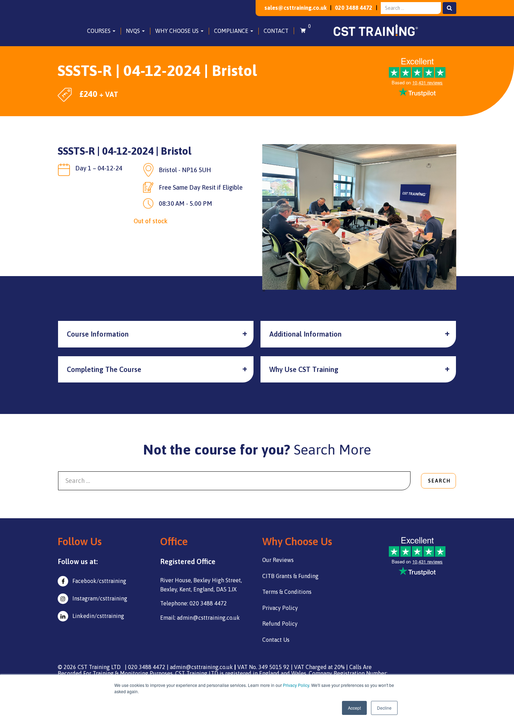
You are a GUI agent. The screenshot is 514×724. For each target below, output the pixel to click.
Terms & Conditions (287, 592)
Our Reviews (278, 560)
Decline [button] (384, 708)
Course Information (98, 334)
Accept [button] (354, 708)
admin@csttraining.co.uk (201, 667)
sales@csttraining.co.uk (295, 8)
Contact (276, 31)
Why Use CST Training (303, 369)
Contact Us (276, 640)
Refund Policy (280, 623)
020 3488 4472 (353, 8)
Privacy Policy (296, 685)
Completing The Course (104, 369)
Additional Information (305, 334)
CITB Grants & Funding (290, 576)
